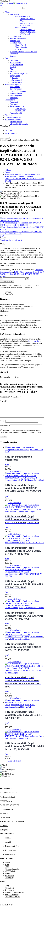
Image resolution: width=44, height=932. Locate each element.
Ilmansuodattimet (16, 93)
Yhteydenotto (10, 854)
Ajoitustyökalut (16, 122)
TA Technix (9, 876)
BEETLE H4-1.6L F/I (13, 509)
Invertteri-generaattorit (13, 117)
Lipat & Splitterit (16, 65)
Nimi (2, 421)
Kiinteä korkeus (21, 27)
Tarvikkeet (14, 98)
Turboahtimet (15, 87)
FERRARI (32, 478)
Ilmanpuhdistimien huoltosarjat (17, 450)
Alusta (7, 12)
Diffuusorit (14, 60)
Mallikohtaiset (20, 109)
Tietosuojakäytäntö (12, 846)
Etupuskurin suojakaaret (19, 73)
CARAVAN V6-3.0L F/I (14, 605)
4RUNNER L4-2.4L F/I (14, 736)
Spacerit (13, 56)
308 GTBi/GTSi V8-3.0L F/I (16, 478)
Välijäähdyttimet (16, 95)
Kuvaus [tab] (8, 292)
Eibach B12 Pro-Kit (27, 30)
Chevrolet (39, 270)
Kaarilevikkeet (15, 63)
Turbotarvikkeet (16, 89)
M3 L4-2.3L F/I (26, 707)
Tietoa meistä (11, 133)
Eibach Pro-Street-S (27, 19)
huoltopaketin (33, 341)
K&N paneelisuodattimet (29, 272)
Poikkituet (14, 54)
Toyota (27, 738)
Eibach (7, 862)
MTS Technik (25, 25)
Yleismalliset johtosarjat (19, 124)
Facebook (4, 826)
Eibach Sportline (21, 47)
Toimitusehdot (10, 850)
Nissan (22, 543)
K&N (16, 272)
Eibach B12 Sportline (28, 32)
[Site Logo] (13, 3)
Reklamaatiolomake (12, 897)
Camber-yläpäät (16, 36)
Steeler (7, 873)
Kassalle (8, 838)
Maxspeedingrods (26, 23)
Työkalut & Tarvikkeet (13, 119)
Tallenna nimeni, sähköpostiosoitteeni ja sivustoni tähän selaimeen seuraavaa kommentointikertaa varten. (21, 431)
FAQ (7, 886)
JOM (21, 21)
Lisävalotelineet (16, 82)
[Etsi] (24, 8)
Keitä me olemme (11, 895)
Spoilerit (13, 67)
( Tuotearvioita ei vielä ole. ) (11, 240)
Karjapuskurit (15, 76)
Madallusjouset (15, 43)
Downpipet (14, 104)
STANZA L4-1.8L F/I (35, 543)
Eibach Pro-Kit (20, 45)
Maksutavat (9, 888)
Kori (6, 58)
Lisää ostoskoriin (7, 281)
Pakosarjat (14, 102)
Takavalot (13, 71)
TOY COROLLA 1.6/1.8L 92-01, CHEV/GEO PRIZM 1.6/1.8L (22, 274)
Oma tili (8, 131)
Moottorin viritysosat (13, 84)
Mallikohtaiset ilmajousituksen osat (23, 52)
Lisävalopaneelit (16, 80)
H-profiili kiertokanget (18, 91)
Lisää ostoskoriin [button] (14, 471)
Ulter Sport (9, 878)
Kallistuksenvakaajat (18, 38)
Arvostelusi (5, 397)
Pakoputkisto (10, 100)
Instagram (4, 830)
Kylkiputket (14, 78)
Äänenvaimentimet (17, 106)
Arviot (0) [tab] (9, 294)
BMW (7, 705)
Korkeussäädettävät (22, 16)
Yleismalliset (20, 111)
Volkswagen (30, 511)
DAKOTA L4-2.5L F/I (14, 637)
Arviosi (3, 401)
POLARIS (24, 574)
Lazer (7, 867)
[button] (1, 5)
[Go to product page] (24, 447)
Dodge (27, 605)
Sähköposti (5, 426)
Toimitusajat (9, 890)
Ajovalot (13, 69)
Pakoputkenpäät (16, 113)
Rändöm (8, 115)
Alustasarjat (14, 14)
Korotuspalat (15, 41)
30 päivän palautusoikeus (14, 892)
